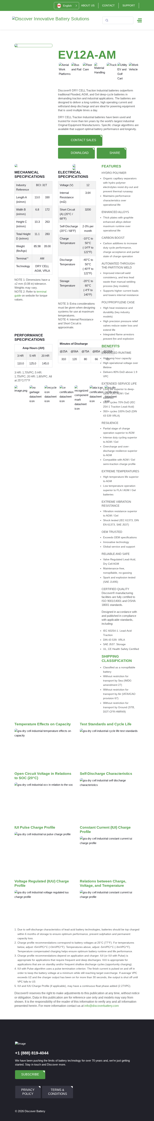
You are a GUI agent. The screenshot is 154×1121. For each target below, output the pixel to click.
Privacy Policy (28, 1091)
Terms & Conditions (57, 1091)
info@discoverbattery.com (101, 1005)
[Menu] (139, 20)
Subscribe (30, 1074)
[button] (66, 5)
